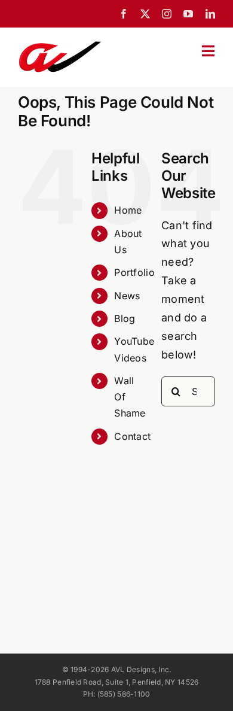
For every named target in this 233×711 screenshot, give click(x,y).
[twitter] (145, 14)
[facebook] (123, 14)
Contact (132, 436)
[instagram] (166, 14)
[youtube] (188, 14)
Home (128, 210)
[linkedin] (210, 14)
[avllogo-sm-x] (60, 44)
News (127, 296)
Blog (124, 318)
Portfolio (134, 272)
